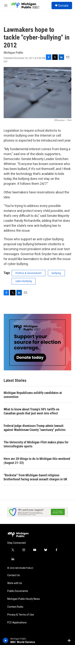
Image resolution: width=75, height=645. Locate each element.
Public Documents (17, 591)
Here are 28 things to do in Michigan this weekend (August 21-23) (37, 461)
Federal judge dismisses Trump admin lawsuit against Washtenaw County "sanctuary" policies (35, 428)
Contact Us (13, 575)
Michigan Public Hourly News (23, 599)
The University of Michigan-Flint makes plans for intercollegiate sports (36, 444)
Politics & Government (28, 273)
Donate (63, 5)
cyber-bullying (23, 281)
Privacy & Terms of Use (20, 614)
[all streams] (70, 640)
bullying (56, 273)
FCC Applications (17, 622)
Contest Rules (15, 606)
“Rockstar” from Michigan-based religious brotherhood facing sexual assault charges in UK (35, 477)
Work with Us (14, 583)
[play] (5, 640)
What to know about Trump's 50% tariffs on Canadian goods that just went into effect (31, 411)
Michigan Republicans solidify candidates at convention (33, 395)
